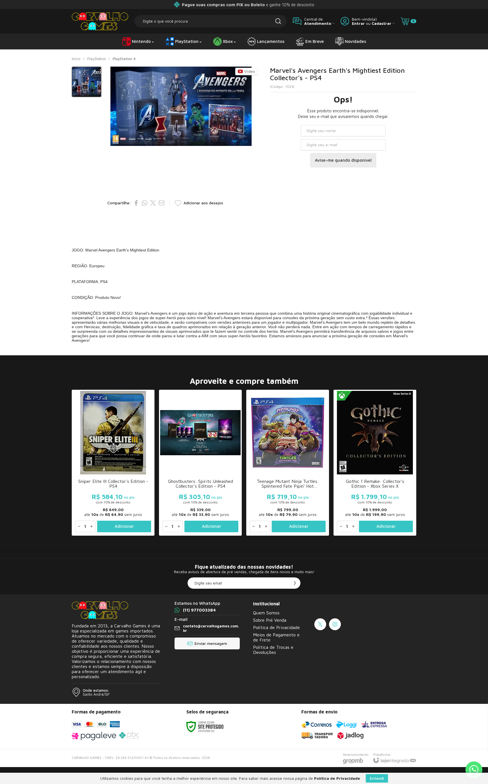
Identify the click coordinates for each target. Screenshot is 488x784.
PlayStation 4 (124, 58)
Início (76, 58)
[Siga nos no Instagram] (335, 624)
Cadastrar (381, 23)
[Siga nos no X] (320, 624)
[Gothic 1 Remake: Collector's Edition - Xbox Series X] (375, 462)
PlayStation (96, 58)
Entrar (358, 23)
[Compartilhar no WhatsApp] (144, 203)
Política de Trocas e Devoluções (273, 650)
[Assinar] (294, 583)
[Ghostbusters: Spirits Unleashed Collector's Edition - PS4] (200, 462)
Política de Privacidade (276, 627)
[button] (86, 82)
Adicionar (124, 526)
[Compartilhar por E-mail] (161, 203)
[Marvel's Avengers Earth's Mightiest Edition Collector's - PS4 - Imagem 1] (86, 82)
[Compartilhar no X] (153, 203)
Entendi (377, 778)
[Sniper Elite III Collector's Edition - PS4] (113, 462)
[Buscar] (278, 21)
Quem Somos (266, 612)
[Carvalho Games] (100, 21)
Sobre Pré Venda (269, 620)
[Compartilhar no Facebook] (136, 203)
